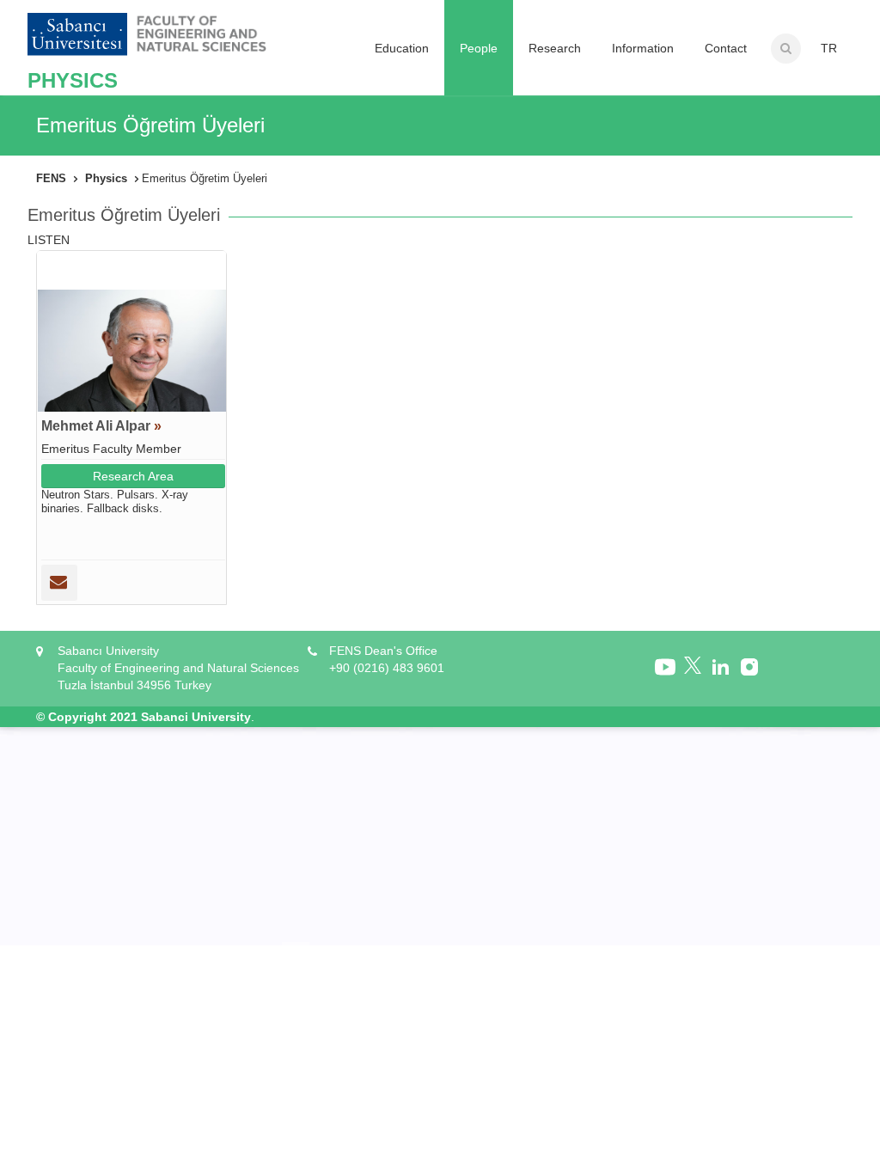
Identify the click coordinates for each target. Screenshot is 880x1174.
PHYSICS (73, 80)
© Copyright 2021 (87, 717)
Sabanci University (196, 717)
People (479, 48)
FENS (51, 178)
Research (555, 48)
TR (829, 48)
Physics (106, 178)
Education (402, 48)
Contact (726, 48)
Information (643, 48)
